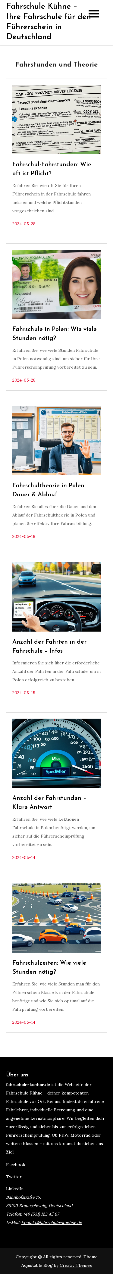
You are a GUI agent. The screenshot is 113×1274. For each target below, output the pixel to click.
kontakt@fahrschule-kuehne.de (51, 1222)
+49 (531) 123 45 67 (41, 1214)
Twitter (14, 1176)
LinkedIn (15, 1188)
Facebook (15, 1164)
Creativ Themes (76, 1265)
